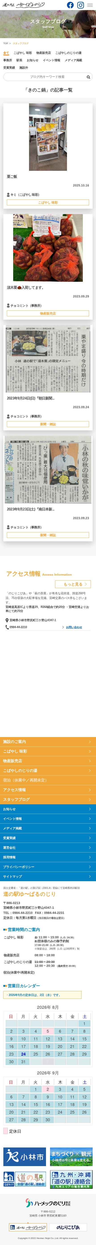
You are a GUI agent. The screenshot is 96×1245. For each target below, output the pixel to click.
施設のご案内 (14, 742)
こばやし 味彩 (23, 52)
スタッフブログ (16, 799)
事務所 (7, 60)
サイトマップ (12, 876)
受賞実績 (9, 67)
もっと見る (73, 584)
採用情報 (9, 857)
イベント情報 (51, 60)
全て (6, 52)
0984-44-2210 (18, 627)
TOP (5, 43)
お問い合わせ (74, 627)
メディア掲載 (73, 60)
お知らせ (32, 60)
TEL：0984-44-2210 (18, 913)
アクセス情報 (14, 790)
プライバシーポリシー (18, 867)
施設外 (23, 67)
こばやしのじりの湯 (68, 52)
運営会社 (9, 847)
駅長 (19, 60)
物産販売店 (43, 52)
